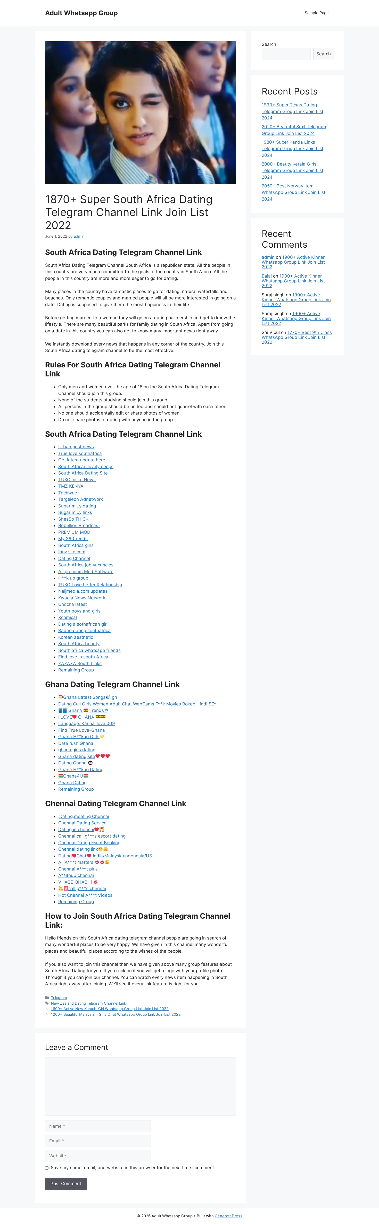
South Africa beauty (79, 643)
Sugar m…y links (75, 512)
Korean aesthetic (75, 637)
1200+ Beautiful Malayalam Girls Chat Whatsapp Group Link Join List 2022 (116, 1014)
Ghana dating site (76, 756)
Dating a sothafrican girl (83, 624)
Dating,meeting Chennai (84, 816)
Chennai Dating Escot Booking (89, 842)
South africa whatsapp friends (89, 650)
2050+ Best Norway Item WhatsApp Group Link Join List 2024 (293, 192)
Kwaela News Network (81, 597)
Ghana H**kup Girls (79, 736)
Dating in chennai (76, 829)
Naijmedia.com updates (83, 591)
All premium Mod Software (85, 571)
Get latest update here (81, 459)
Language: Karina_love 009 (86, 723)
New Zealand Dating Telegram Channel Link (88, 1003)
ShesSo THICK (73, 519)
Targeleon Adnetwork (80, 499)
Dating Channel (74, 558)
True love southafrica (80, 453)
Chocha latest (72, 604)
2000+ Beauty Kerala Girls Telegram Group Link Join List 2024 (292, 170)
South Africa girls (76, 545)
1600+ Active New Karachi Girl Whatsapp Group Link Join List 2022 (110, 1008)
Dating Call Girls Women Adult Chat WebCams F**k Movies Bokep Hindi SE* (137, 703)
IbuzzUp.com (71, 551)
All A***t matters (76, 862)
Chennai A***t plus (78, 869)
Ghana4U (73, 776)
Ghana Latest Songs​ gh (90, 697)
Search (269, 44)
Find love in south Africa (83, 656)
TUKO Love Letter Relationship (90, 584)
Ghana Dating (72, 782)
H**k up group (73, 578)
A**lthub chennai (76, 875)
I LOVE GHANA (77, 717)
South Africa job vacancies (85, 564)
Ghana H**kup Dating (80, 769)
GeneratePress (228, 1215)
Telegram (59, 997)
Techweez (68, 492)
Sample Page (317, 12)
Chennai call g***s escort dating (92, 836)
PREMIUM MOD (74, 532)
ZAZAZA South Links (80, 663)
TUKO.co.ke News (77, 479)
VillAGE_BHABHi (75, 882)
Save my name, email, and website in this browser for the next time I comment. (133, 1167)
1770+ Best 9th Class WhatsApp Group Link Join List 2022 (297, 337)
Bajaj (267, 276)
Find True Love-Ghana (81, 730)
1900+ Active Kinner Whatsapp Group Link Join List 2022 (293, 262)
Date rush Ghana (75, 743)
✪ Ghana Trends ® (83, 710)
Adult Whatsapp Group (81, 13)
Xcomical (67, 617)
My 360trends (73, 538)
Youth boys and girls (79, 611)
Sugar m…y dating (77, 505)
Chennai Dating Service (82, 822)
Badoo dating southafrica (84, 630)
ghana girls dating (76, 749)
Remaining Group (76, 670)
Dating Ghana (73, 762)
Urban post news (76, 446)
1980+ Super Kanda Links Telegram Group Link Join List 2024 (292, 149)
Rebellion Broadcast (79, 525)
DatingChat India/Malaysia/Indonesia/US (105, 855)
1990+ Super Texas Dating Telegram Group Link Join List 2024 (292, 111)
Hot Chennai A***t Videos (85, 895)
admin (268, 257)
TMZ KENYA (71, 486)
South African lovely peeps (85, 466)
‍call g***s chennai (87, 888)
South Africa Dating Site (83, 473)
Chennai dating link (78, 849)
